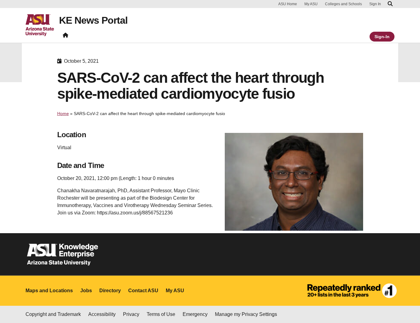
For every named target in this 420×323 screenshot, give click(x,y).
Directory (110, 290)
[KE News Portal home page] (65, 36)
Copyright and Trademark (53, 314)
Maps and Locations (49, 290)
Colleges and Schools (343, 4)
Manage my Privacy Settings (246, 314)
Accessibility (102, 314)
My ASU (311, 4)
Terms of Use (161, 314)
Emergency (195, 314)
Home (63, 113)
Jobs (86, 290)
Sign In (375, 4)
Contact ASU (143, 290)
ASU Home (287, 4)
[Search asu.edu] (390, 4)
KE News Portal (93, 20)
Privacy (131, 314)
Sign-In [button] (382, 36)
